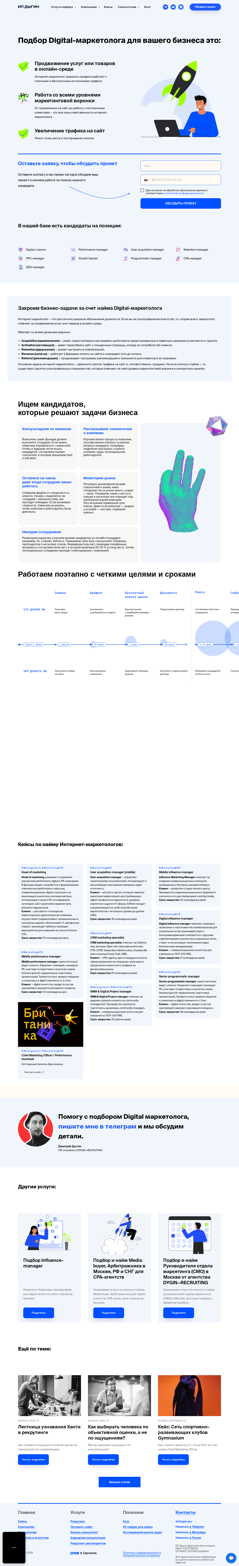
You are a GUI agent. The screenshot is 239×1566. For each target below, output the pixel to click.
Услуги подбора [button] (62, 7)
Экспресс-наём (81, 1526)
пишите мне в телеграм (97, 1126)
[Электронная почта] (173, 7)
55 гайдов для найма (138, 1526)
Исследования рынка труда (142, 1532)
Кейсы (108, 7)
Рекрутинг (78, 1521)
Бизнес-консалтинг (84, 1532)
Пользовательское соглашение (141, 1555)
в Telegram (196, 1526)
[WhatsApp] (181, 7)
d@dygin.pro (183, 1521)
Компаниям (89, 7)
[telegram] (165, 7)
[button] (205, 6)
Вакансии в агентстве (33, 1537)
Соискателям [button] (127, 7)
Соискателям (27, 1532)
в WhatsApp (197, 1532)
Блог (147, 7)
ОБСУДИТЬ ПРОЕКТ (180, 203)
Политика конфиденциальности (142, 1552)
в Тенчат (195, 1537)
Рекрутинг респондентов (88, 1543)
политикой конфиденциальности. (185, 193)
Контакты (185, 1512)
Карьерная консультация (88, 1537)
